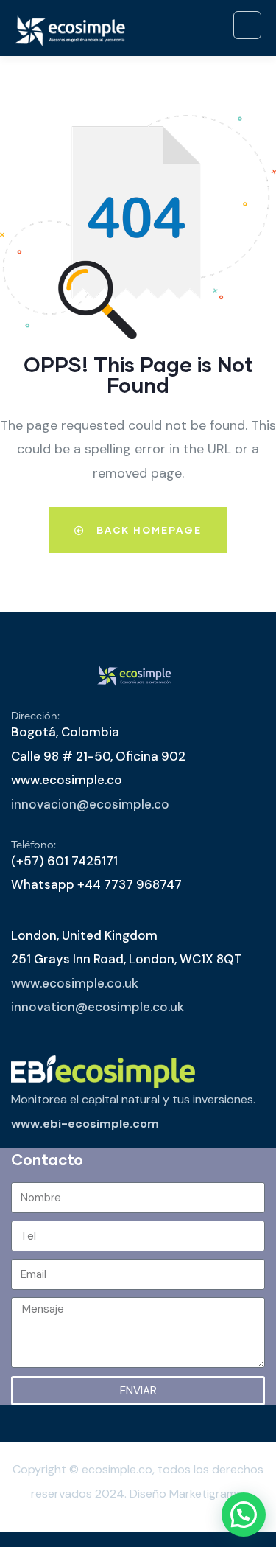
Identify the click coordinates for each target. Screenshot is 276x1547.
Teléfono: (33, 845)
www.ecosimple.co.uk (74, 983)
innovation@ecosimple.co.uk (97, 1007)
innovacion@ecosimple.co (90, 804)
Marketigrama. (207, 1493)
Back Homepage (147, 530)
